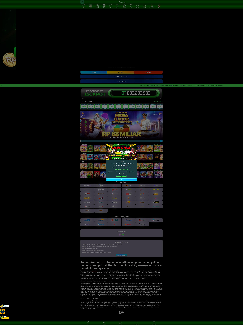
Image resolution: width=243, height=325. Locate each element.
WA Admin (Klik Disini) (121, 176)
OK (121, 179)
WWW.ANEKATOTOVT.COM (121, 169)
